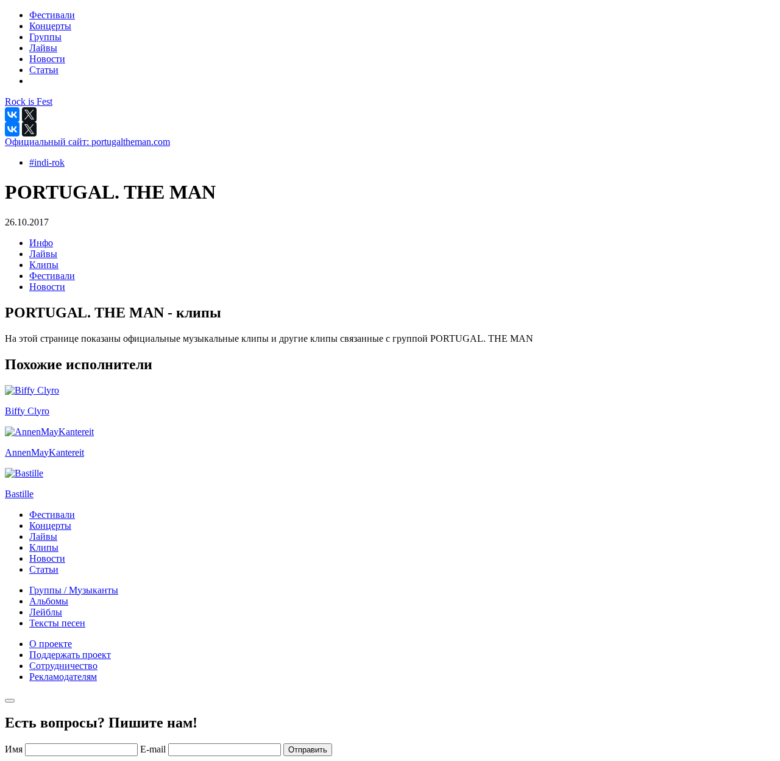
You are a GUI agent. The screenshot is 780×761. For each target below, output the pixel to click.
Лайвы (43, 254)
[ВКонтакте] (12, 114)
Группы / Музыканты (73, 590)
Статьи (43, 569)
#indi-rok (47, 162)
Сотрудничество (63, 665)
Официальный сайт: (87, 141)
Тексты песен (57, 623)
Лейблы (45, 612)
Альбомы (48, 601)
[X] (29, 114)
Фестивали (52, 276)
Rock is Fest (28, 101)
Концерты (50, 525)
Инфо (41, 243)
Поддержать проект (70, 655)
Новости (47, 286)
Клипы (43, 265)
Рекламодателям (63, 676)
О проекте (50, 644)
